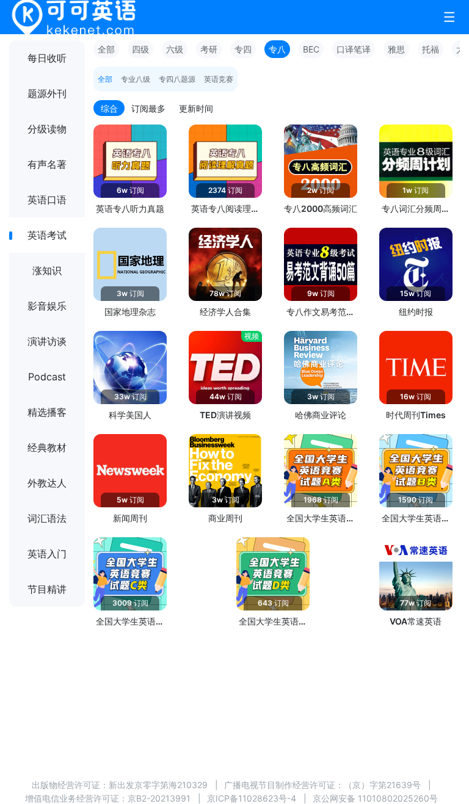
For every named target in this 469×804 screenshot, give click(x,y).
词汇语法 (47, 518)
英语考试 (47, 235)
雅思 (396, 49)
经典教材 (47, 447)
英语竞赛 (218, 79)
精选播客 (47, 412)
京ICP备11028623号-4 (251, 798)
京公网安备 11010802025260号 (375, 798)
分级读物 (47, 129)
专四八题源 (177, 79)
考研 (208, 49)
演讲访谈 (47, 341)
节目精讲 (47, 589)
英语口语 (47, 200)
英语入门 (47, 554)
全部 (106, 49)
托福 (430, 49)
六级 (174, 49)
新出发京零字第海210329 (158, 785)
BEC (311, 49)
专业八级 (135, 79)
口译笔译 (353, 49)
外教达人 (47, 483)
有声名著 (47, 164)
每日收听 (47, 58)
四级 (140, 49)
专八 (277, 49)
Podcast (47, 377)
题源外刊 (47, 93)
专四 (243, 49)
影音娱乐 (47, 306)
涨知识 (47, 270)
